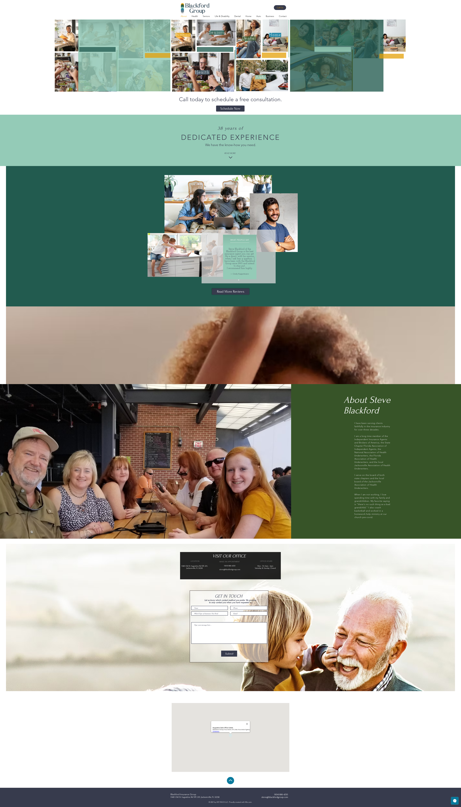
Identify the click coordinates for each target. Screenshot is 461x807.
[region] (66, 35)
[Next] (273, 256)
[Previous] (203, 256)
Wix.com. (248, 802)
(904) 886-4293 (229, 566)
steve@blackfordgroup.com (229, 569)
